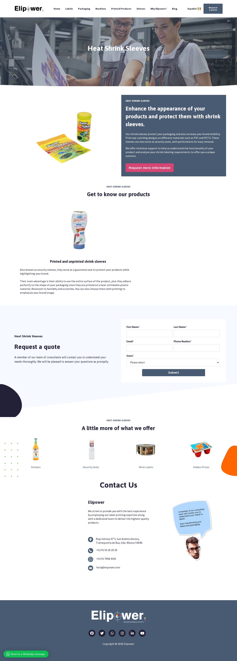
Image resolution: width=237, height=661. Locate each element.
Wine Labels (146, 467)
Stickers (36, 467)
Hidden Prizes (201, 467)
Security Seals (91, 467)
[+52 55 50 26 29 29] (90, 550)
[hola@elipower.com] (90, 568)
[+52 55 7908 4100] (90, 559)
